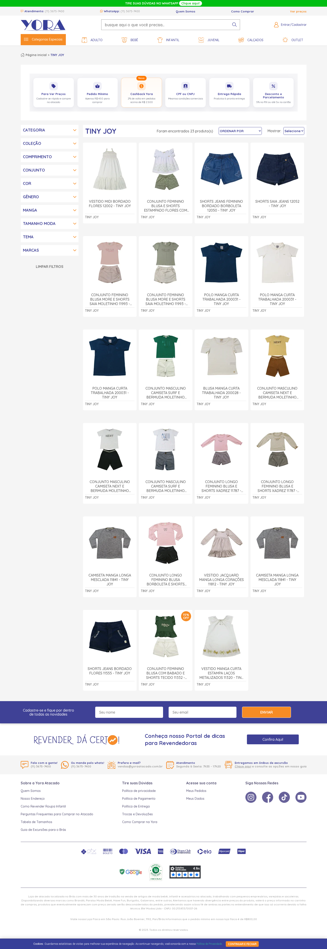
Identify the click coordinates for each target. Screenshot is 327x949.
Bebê (134, 40)
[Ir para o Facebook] (267, 797)
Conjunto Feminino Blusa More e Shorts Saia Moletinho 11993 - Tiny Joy (110, 299)
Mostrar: (274, 131)
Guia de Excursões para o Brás (43, 830)
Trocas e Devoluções (137, 814)
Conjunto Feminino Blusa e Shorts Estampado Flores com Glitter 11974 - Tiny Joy (165, 206)
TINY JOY (57, 55)
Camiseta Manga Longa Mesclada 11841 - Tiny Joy (110, 579)
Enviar (266, 712)
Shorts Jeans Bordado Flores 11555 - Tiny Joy (110, 670)
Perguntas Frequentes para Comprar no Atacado (57, 814)
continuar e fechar (242, 944)
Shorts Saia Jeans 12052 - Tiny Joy (277, 203)
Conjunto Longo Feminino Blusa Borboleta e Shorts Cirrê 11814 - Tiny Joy (166, 580)
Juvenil (213, 40)
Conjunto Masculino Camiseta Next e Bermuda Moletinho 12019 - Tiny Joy (277, 393)
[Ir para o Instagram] (250, 797)
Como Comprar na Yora (139, 822)
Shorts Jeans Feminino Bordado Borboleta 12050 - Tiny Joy (221, 205)
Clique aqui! (190, 3)
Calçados (255, 40)
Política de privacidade (139, 791)
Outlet (297, 40)
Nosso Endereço (33, 799)
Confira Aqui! (272, 739)
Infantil (172, 40)
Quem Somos (185, 11)
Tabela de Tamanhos (36, 822)
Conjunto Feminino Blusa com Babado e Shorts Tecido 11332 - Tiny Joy (165, 673)
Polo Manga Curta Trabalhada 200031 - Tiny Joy (221, 299)
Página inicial (36, 55)
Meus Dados (195, 799)
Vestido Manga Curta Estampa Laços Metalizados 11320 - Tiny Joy (221, 673)
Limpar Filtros (49, 266)
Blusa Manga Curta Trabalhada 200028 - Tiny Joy (221, 392)
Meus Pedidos (196, 791)
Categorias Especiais (47, 39)
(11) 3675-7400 (54, 11)
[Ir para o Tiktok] (284, 797)
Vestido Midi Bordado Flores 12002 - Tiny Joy (110, 203)
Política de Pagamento (138, 799)
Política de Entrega (136, 806)
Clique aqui (243, 766)
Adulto (97, 40)
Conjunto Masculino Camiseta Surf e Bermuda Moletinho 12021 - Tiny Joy (165, 393)
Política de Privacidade (209, 943)
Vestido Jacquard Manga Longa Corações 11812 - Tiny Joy (221, 579)
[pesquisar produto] (234, 24)
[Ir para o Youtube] (301, 797)
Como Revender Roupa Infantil (43, 806)
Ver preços (298, 11)
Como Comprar (242, 11)
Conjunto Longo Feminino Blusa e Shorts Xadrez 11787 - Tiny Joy (221, 486)
